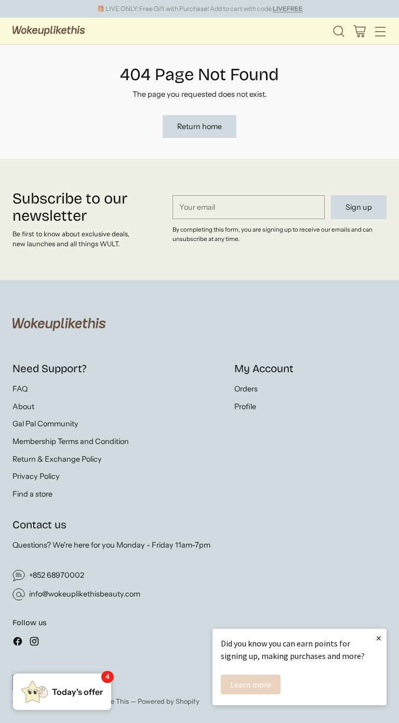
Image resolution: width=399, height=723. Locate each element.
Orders (246, 389)
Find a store (32, 494)
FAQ (20, 389)
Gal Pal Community (45, 423)
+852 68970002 (56, 575)
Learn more (250, 684)
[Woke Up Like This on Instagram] (34, 643)
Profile (245, 406)
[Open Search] (338, 31)
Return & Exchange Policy (57, 459)
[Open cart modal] (359, 31)
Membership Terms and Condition (70, 441)
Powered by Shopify (169, 701)
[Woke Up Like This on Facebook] (17, 643)
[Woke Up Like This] (48, 31)
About (23, 406)
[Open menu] (380, 31)
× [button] (378, 637)
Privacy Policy (36, 476)
